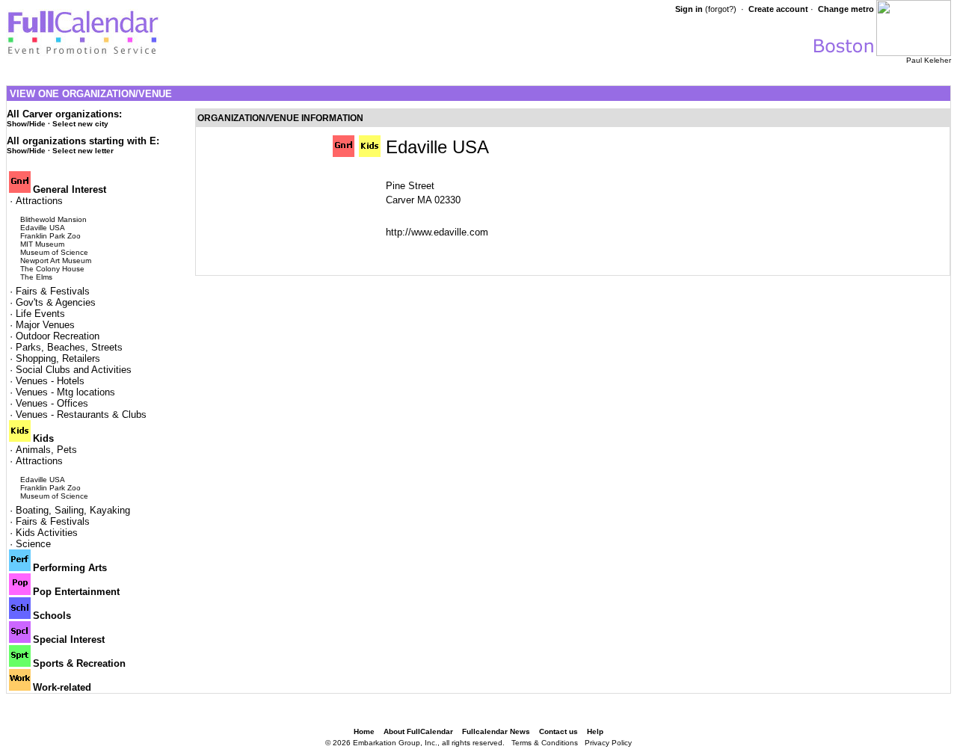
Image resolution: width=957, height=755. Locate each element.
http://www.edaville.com (437, 232)
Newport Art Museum (55, 260)
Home (364, 731)
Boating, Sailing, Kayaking (73, 510)
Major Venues (45, 324)
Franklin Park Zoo (50, 236)
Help (595, 731)
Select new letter (83, 151)
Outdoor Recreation (57, 336)
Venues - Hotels (50, 380)
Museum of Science (54, 252)
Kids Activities (47, 532)
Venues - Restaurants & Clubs (81, 414)
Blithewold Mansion (53, 219)
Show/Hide (26, 124)
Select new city (80, 124)
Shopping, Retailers (58, 358)
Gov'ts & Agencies (56, 302)
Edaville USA (42, 228)
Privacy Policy (608, 743)
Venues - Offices (52, 403)
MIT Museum (42, 244)
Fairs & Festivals (53, 291)
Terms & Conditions (544, 743)
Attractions (39, 200)
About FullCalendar (418, 731)
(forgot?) (720, 8)
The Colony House (52, 269)
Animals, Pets (46, 449)
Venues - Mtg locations (65, 392)
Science (33, 543)
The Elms (36, 277)
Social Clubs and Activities (74, 369)
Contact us (558, 731)
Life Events (40, 313)
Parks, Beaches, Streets (69, 347)
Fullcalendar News (496, 731)
